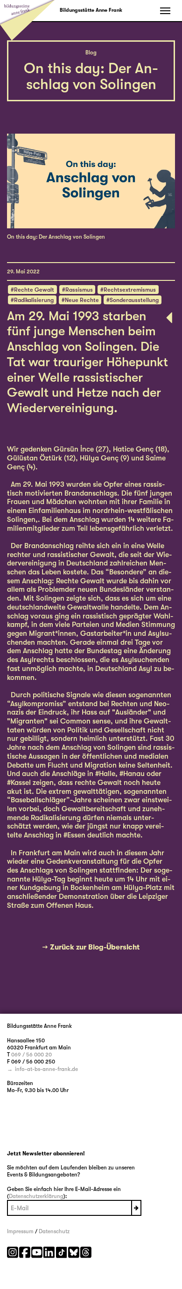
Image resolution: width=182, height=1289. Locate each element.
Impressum (20, 1231)
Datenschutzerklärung (36, 1196)
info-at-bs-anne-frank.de (46, 1069)
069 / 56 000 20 (31, 1054)
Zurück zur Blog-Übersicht (95, 947)
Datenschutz (54, 1231)
